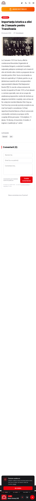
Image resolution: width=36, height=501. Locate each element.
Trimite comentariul (26, 180)
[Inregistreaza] (22, 497)
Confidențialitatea (25, 184)
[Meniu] (33, 3)
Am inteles (18, 488)
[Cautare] (29, 3)
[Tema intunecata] (26, 3)
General (5, 17)
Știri (11, 136)
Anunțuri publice (19, 9)
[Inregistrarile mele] (27, 497)
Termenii (5, 186)
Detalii (14, 484)
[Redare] (32, 497)
